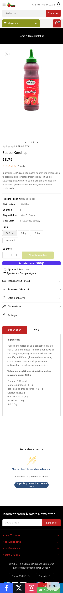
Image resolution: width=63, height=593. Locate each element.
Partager (12, 315)
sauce (36, 220)
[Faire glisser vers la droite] (37, 142)
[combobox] (31, 13)
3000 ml (10, 240)
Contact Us (49, 590)
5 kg (23, 233)
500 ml (10, 233)
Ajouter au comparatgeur (21, 273)
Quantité (7, 249)
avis (36, 330)
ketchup (26, 220)
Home (22, 36)
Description (14, 330)
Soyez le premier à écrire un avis (31, 485)
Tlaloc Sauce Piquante (30, 564)
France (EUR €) (19, 576)
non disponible (38, 255)
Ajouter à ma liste (18, 269)
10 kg (37, 233)
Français (43, 576)
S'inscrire (51, 522)
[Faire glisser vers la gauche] (26, 142)
